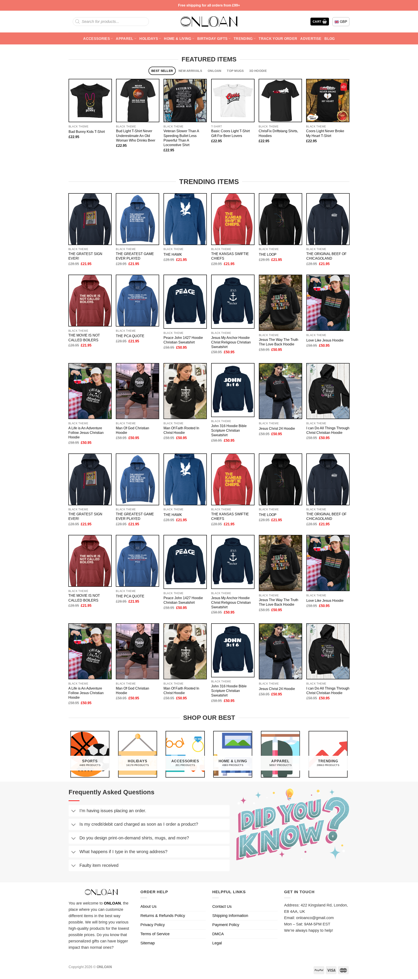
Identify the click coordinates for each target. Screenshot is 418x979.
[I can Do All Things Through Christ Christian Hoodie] (328, 391)
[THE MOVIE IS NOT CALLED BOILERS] (90, 300)
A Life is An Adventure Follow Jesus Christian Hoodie (86, 432)
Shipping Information (230, 915)
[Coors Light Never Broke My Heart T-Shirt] (328, 100)
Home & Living (177, 39)
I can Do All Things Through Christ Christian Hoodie (327, 430)
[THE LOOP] (280, 219)
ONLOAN (112, 903)
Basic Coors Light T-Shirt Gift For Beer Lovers (230, 133)
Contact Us (222, 906)
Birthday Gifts (212, 39)
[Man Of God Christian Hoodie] (137, 391)
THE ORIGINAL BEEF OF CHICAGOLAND (326, 256)
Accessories (96, 39)
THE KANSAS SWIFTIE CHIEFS (230, 256)
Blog (329, 39)
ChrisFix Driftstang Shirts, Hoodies (278, 133)
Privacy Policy (152, 925)
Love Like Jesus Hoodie (325, 340)
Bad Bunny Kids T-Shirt (87, 132)
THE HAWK (172, 254)
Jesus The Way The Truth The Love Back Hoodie (278, 342)
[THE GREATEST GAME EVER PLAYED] (137, 219)
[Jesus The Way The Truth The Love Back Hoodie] (280, 302)
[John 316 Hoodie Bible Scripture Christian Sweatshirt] (233, 390)
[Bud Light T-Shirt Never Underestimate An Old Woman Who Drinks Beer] (137, 100)
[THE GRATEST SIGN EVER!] (90, 219)
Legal (217, 943)
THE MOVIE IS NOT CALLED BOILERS (84, 337)
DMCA (218, 934)
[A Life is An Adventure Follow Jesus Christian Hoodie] (90, 391)
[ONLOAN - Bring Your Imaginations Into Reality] (209, 21)
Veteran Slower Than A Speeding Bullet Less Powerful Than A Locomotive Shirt (181, 138)
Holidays (148, 39)
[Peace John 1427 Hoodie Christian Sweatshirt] (185, 301)
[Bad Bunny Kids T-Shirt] (90, 100)
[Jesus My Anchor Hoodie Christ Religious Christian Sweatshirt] (233, 301)
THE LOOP (267, 254)
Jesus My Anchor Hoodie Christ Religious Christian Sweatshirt (231, 342)
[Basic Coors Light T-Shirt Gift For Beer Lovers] (233, 100)
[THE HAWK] (185, 219)
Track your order (278, 39)
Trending (243, 39)
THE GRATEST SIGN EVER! (85, 256)
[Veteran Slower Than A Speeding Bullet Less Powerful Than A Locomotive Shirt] (185, 100)
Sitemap (147, 943)
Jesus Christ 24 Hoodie (277, 428)
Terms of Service (155, 934)
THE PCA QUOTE (130, 336)
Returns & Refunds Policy (162, 915)
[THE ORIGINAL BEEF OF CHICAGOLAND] (328, 219)
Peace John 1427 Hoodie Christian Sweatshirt (183, 340)
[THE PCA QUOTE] (137, 300)
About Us (148, 906)
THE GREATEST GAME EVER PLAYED (135, 256)
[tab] (162, 71)
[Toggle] (73, 811)
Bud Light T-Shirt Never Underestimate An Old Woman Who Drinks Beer (135, 135)
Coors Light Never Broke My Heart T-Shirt (325, 133)
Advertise (310, 39)
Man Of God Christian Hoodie (132, 430)
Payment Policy (225, 925)
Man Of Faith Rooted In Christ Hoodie (181, 430)
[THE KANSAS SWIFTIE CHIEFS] (233, 219)
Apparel (124, 39)
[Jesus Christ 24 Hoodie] (280, 391)
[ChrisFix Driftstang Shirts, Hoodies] (280, 100)
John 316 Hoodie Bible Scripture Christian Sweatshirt (229, 430)
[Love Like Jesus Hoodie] (328, 302)
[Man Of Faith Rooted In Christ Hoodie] (185, 391)
